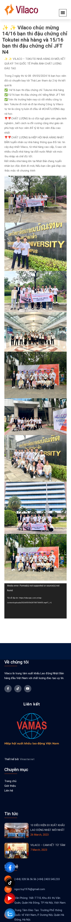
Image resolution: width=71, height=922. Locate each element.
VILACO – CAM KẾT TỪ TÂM (47, 845)
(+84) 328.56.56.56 (25, 879)
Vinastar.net (27, 759)
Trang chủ (10, 781)
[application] (35, 600)
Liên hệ (8, 790)
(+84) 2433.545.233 (48, 879)
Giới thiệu (10, 785)
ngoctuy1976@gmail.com (29, 889)
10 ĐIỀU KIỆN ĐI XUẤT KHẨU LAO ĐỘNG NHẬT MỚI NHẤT (47, 828)
